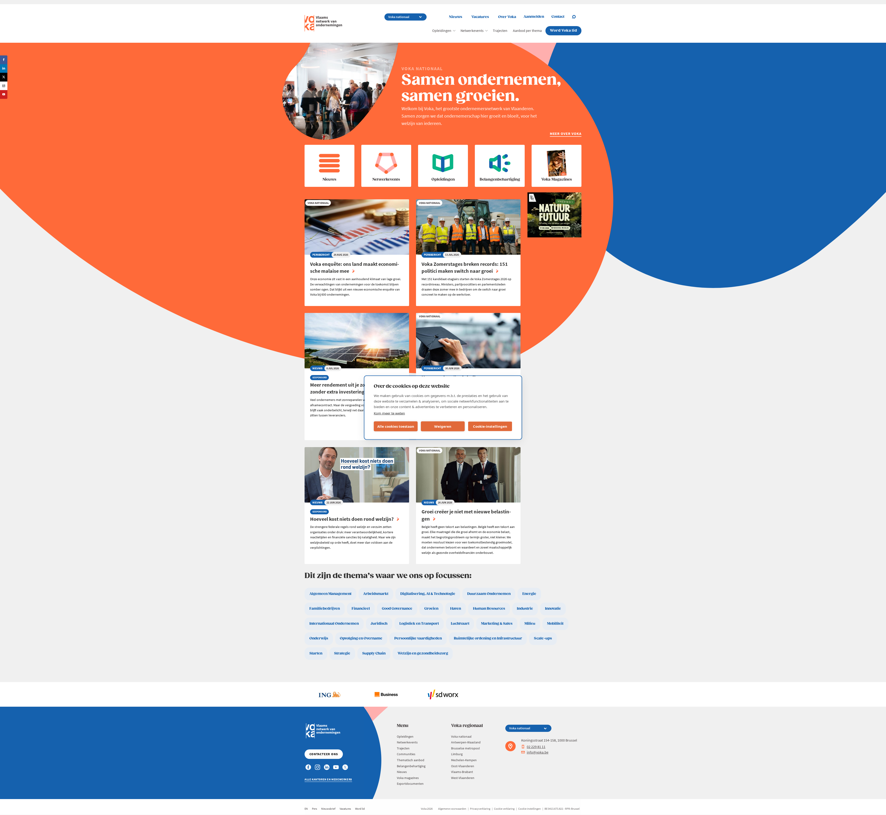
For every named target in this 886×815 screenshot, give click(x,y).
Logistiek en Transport (419, 623)
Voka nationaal (461, 736)
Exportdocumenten (410, 784)
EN (306, 808)
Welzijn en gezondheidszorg (423, 653)
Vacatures (480, 17)
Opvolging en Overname (361, 638)
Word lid (360, 808)
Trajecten (500, 30)
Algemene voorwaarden (452, 808)
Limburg (457, 754)
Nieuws (455, 17)
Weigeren (442, 426)
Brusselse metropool (465, 748)
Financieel (361, 608)
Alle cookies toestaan (395, 426)
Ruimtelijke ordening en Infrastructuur (488, 638)
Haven (455, 608)
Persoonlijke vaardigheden (418, 638)
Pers (314, 808)
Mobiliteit (555, 623)
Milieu (529, 623)
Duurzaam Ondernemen (489, 594)
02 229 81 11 (536, 746)
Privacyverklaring (480, 808)
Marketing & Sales (496, 623)
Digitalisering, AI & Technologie (427, 594)
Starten (315, 653)
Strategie (342, 653)
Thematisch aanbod (410, 760)
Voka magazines (408, 778)
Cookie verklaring (504, 808)
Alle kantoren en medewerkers (328, 779)
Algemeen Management (330, 594)
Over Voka (507, 17)
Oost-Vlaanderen (462, 766)
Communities (406, 754)
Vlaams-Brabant (462, 772)
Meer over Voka (565, 133)
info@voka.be (537, 752)
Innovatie (553, 608)
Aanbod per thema (527, 30)
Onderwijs (318, 638)
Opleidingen (441, 30)
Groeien (431, 608)
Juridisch (379, 623)
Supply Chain (374, 653)
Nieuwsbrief (328, 808)
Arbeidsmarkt (375, 594)
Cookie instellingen (529, 808)
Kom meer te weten (389, 413)
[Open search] (576, 17)
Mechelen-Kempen (464, 760)
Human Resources (489, 608)
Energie (529, 594)
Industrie (525, 608)
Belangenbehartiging (411, 766)
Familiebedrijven (324, 608)
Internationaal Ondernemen (334, 623)
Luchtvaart (460, 623)
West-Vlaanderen (462, 778)
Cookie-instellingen (490, 426)
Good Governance (397, 608)
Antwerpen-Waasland (466, 742)
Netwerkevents (472, 30)
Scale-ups (543, 638)
